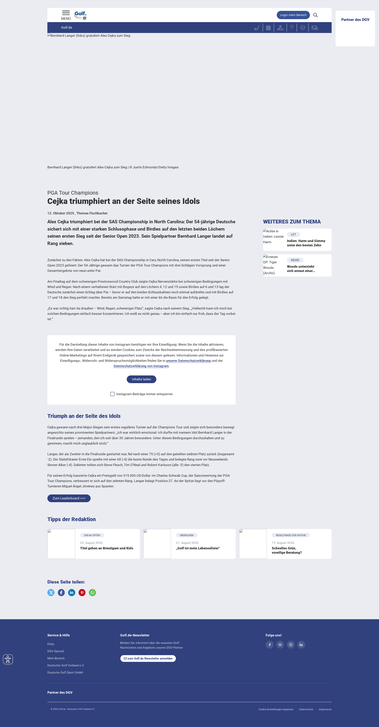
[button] (50, 592)
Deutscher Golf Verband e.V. (65, 665)
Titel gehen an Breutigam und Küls (106, 548)
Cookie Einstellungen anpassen (276, 709)
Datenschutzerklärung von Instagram (141, 366)
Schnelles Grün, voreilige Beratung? (287, 550)
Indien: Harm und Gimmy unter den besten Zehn (306, 243)
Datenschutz (306, 709)
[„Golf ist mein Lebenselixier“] (157, 544)
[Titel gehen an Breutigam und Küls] (61, 544)
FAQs (50, 644)
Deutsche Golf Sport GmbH (65, 672)
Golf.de (66, 27)
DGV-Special (55, 651)
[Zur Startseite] (66, 13)
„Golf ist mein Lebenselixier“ (198, 548)
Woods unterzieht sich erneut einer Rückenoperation (300, 269)
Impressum (325, 709)
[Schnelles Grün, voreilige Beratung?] (253, 544)
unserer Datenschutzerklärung (188, 361)
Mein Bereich (56, 658)
